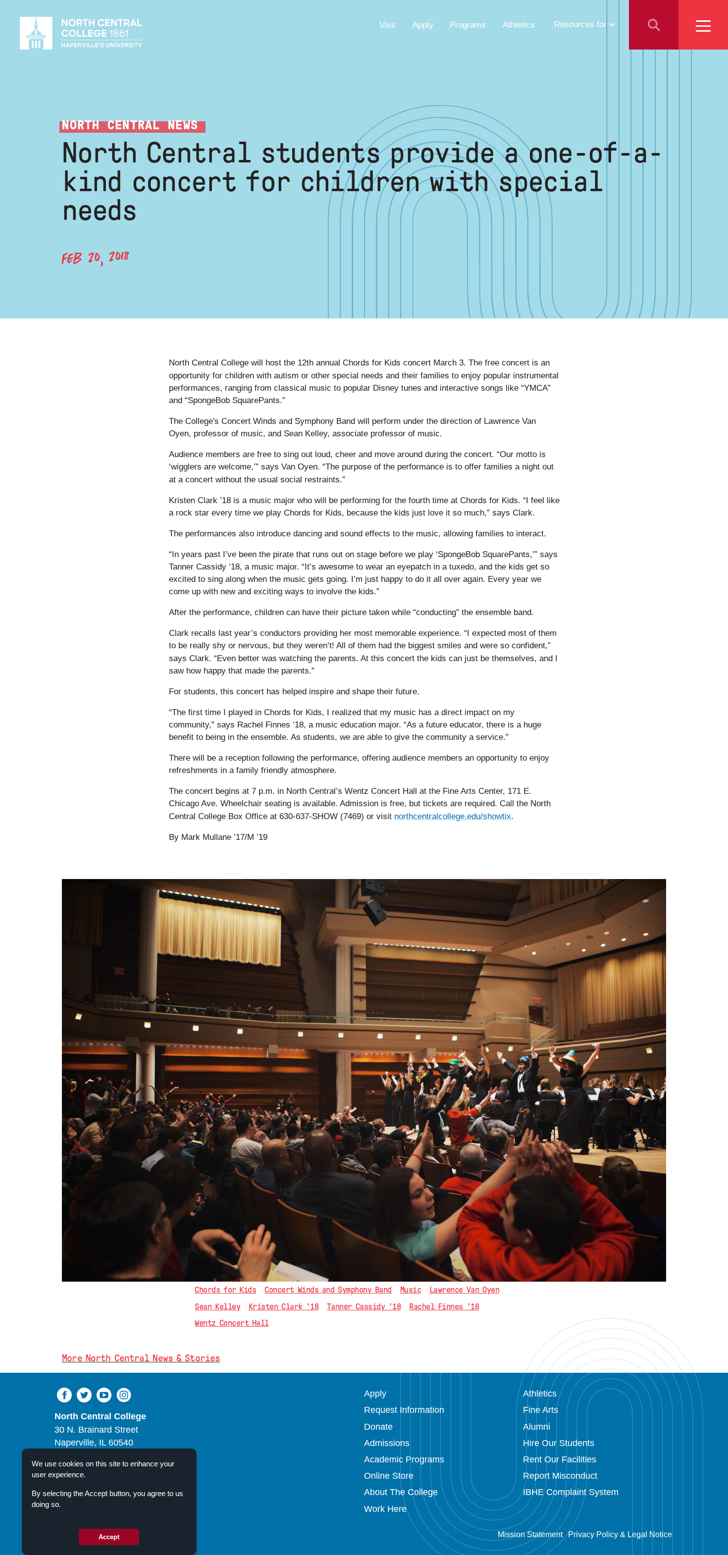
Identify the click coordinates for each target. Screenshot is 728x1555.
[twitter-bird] (84, 1395)
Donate (378, 1427)
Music (410, 1290)
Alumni (536, 1427)
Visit (387, 24)
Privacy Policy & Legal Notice (620, 1534)
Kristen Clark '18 (283, 1306)
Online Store (389, 1476)
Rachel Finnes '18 (444, 1306)
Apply (423, 24)
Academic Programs (404, 1459)
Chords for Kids (225, 1290)
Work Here (385, 1509)
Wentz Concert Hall (232, 1323)
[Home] (82, 33)
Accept (109, 1537)
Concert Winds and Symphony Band (328, 1290)
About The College (401, 1492)
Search (653, 25)
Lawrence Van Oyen (464, 1290)
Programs (468, 24)
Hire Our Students (558, 1443)
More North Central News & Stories (141, 1358)
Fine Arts (540, 1410)
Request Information (404, 1410)
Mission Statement (530, 1534)
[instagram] (123, 1395)
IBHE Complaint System (571, 1492)
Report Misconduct (560, 1476)
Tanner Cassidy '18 (364, 1306)
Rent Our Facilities (559, 1459)
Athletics (519, 24)
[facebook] (64, 1395)
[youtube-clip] (104, 1395)
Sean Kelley (217, 1306)
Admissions (387, 1443)
